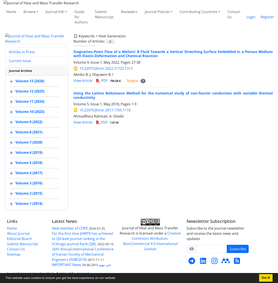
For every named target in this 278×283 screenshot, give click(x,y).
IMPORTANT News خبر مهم (81, 264)
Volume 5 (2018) (28, 162)
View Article (82, 80)
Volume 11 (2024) (29, 101)
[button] (117, 278)
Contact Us (233, 14)
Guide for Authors (81, 17)
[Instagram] (214, 262)
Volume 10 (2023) (29, 111)
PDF (110, 80)
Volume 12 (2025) (29, 91)
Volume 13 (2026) (29, 81)
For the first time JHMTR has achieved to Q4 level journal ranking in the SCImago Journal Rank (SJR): (82, 238)
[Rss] (237, 262)
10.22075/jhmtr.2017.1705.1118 (105, 110)
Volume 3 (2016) (28, 183)
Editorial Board (19, 238)
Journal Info (55, 11)
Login (251, 17)
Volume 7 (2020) (28, 142)
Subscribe (238, 249)
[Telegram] (192, 262)
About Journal (18, 233)
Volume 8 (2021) (28, 132)
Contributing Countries (198, 11)
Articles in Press (22, 52)
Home (11, 11)
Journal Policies (157, 11)
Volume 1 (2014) (28, 203)
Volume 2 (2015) (28, 193)
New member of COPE (70, 228)
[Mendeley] (225, 262)
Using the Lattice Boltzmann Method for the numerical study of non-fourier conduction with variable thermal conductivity (173, 95)
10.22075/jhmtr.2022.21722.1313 (105, 68)
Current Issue (20, 60)
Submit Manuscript (104, 14)
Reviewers (129, 11)
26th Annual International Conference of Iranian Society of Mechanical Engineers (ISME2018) (83, 254)
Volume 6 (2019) (28, 152)
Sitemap (13, 254)
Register (267, 17)
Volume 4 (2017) (28, 172)
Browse (29, 11)
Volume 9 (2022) (28, 121)
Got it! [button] (266, 277)
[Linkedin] (203, 262)
